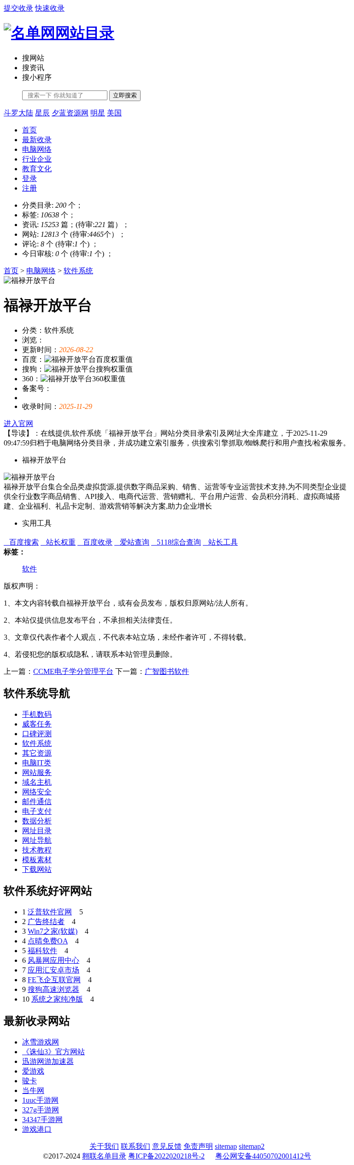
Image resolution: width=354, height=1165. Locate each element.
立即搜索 (125, 95)
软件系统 (78, 271)
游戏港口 (37, 1129)
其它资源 (37, 753)
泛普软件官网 (50, 912)
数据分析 (37, 821)
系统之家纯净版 (57, 999)
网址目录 (37, 831)
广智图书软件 (167, 671)
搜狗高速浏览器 (53, 989)
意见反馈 (167, 1146)
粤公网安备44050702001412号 (263, 1156)
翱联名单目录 (104, 1156)
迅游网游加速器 (48, 1061)
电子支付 (37, 811)
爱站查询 (131, 542)
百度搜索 (21, 542)
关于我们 (104, 1146)
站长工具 (220, 542)
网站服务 (37, 772)
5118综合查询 (176, 542)
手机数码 (37, 714)
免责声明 (198, 1146)
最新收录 (37, 140)
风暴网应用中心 (53, 960)
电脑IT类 (36, 763)
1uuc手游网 (40, 1100)
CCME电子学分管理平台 (73, 671)
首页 (29, 130)
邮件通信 (37, 801)
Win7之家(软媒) (52, 931)
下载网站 (37, 869)
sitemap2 (252, 1146)
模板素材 (37, 860)
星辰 (42, 113)
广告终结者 (46, 921)
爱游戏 (33, 1071)
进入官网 (18, 423)
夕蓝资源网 (70, 113)
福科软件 (42, 951)
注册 (29, 188)
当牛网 (33, 1090)
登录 (29, 178)
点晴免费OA (48, 941)
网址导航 (37, 840)
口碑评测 (37, 734)
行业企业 (37, 159)
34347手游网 (42, 1119)
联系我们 (135, 1146)
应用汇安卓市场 (53, 970)
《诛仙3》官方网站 (53, 1052)
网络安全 (37, 792)
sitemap (226, 1146)
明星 (97, 113)
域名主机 (37, 782)
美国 (114, 113)
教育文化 (37, 169)
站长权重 (58, 542)
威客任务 (37, 724)
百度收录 (94, 542)
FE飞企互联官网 (54, 980)
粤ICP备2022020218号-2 (166, 1156)
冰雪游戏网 (40, 1042)
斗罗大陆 (18, 113)
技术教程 (37, 850)
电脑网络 (37, 149)
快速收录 (50, 8)
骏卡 (29, 1081)
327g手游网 (40, 1110)
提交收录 (18, 8)
